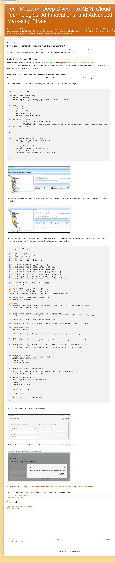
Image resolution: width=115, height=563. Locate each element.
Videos (55, 38)
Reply (13, 511)
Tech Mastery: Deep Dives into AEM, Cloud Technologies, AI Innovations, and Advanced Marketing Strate (59, 15)
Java (36, 38)
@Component (13, 288)
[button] (38, 179)
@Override (13, 304)
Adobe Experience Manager (24, 38)
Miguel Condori (15, 506)
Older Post (107, 539)
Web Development (45, 38)
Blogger (79, 551)
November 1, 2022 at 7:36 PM (27, 506)
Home (58, 539)
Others (62, 38)
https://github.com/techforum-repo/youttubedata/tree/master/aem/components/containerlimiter (58, 486)
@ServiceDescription (17, 292)
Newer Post (10, 539)
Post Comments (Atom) (19, 541)
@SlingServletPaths (17, 290)
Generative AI (9, 38)
